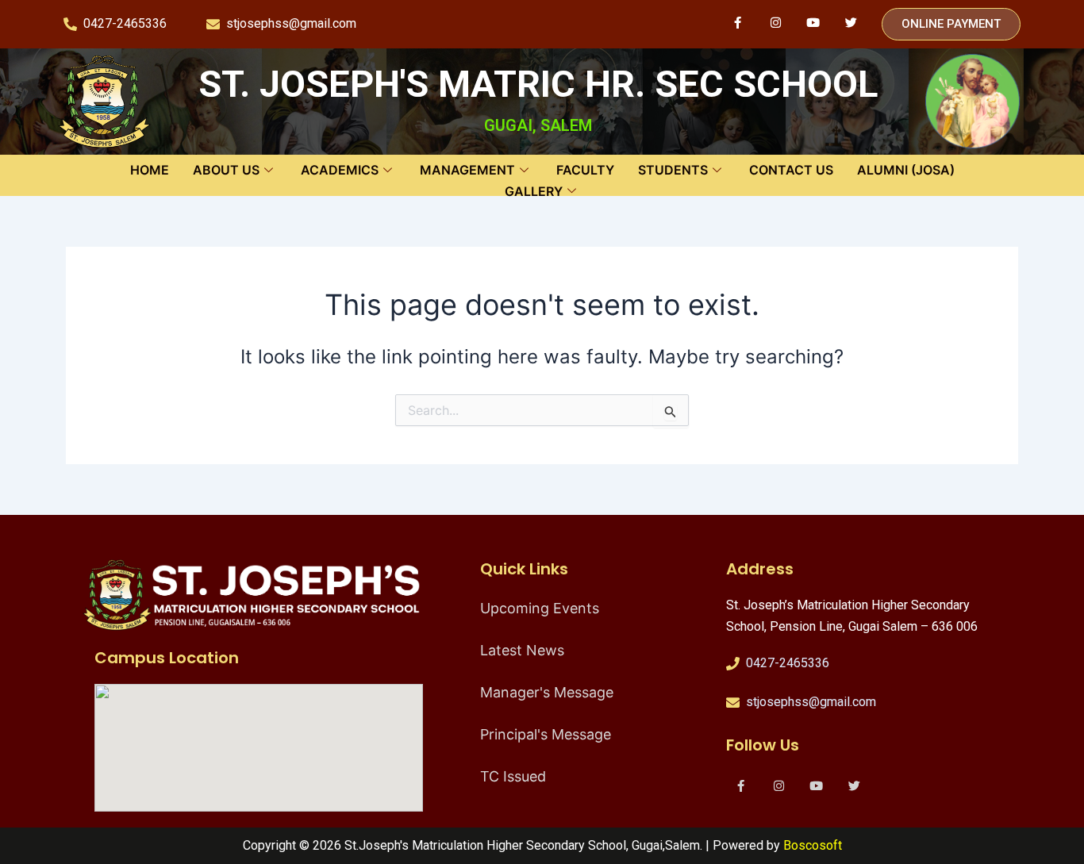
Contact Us (791, 170)
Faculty (585, 170)
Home (149, 170)
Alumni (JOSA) (906, 170)
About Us (226, 170)
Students (673, 170)
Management (467, 170)
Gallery (534, 191)
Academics (340, 170)
